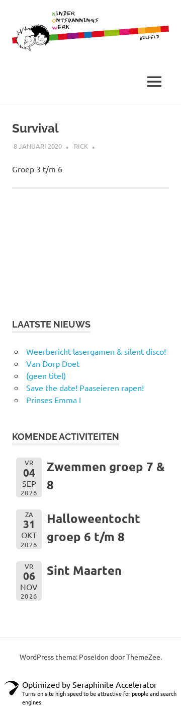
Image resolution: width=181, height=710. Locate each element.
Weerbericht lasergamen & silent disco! (96, 351)
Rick (81, 146)
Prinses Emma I (53, 400)
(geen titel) (46, 375)
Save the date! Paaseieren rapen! (85, 387)
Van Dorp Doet (52, 363)
